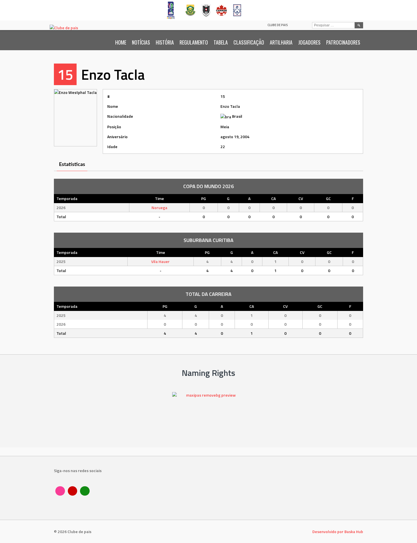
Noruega (159, 208)
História (165, 42)
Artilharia (281, 42)
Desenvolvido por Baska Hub (337, 531)
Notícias (141, 42)
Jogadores (309, 42)
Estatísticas (72, 164)
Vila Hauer (160, 261)
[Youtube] (72, 491)
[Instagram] (60, 491)
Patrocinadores (343, 42)
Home (120, 42)
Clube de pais (278, 25)
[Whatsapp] (85, 491)
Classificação (248, 42)
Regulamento (194, 42)
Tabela (221, 42)
